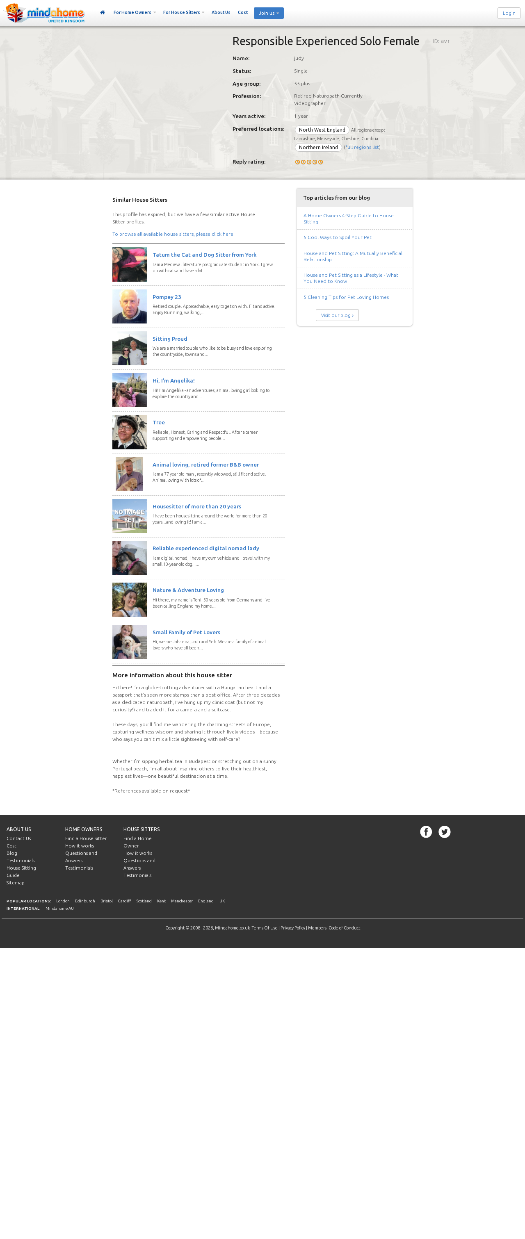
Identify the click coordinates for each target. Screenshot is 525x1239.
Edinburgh (85, 901)
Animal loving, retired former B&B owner (206, 464)
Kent (161, 901)
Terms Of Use (265, 927)
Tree (159, 422)
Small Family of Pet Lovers (186, 632)
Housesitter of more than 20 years (197, 506)
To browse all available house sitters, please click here (172, 234)
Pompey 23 (167, 297)
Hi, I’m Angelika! (174, 380)
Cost (243, 12)
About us (19, 829)
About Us (221, 12)
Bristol (106, 901)
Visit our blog (336, 315)
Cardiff (124, 901)
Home (102, 13)
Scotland (144, 901)
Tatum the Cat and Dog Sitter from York (204, 254)
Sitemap (16, 882)
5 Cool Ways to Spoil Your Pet (338, 237)
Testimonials (20, 860)
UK (222, 901)
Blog (12, 853)
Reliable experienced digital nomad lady (206, 548)
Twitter (444, 832)
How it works (79, 845)
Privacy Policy (293, 927)
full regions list (362, 147)
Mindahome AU (60, 908)
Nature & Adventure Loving (188, 590)
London (63, 901)
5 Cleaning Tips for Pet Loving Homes (346, 297)
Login (509, 13)
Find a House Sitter (86, 838)
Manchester (182, 901)
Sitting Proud (170, 338)
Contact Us (19, 838)
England (206, 901)
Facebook (426, 832)
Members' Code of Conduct (334, 927)
